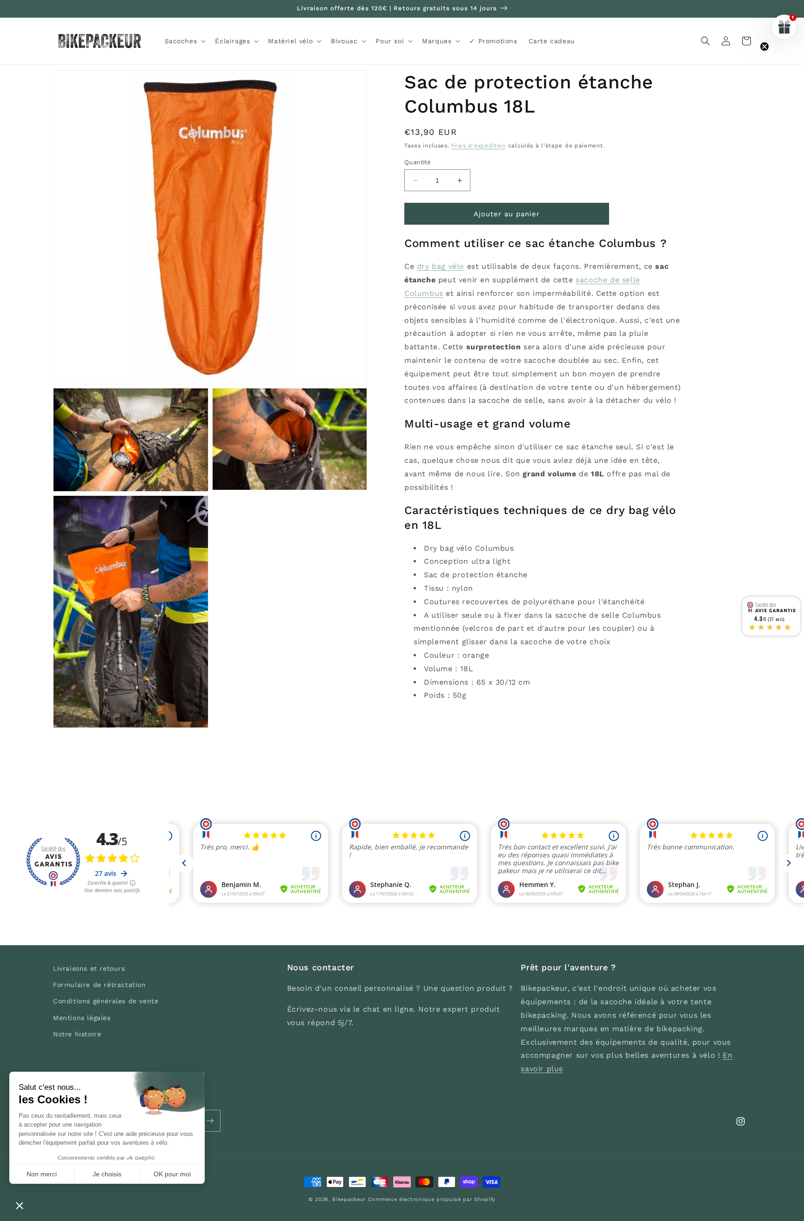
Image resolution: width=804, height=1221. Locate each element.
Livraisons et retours (89, 968)
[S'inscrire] (210, 1121)
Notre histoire (77, 1034)
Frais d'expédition (478, 145)
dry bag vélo (440, 266)
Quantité (417, 162)
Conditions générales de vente (105, 1001)
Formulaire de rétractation (99, 984)
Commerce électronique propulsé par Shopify (432, 1199)
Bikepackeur (349, 1199)
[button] (184, 41)
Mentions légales (82, 1017)
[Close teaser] (764, 46)
